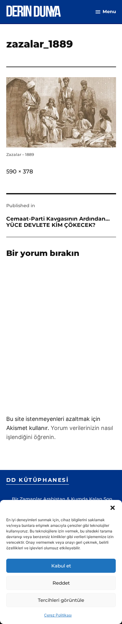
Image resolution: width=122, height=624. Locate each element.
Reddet (61, 583)
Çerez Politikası (58, 615)
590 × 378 (19, 171)
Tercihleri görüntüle (61, 600)
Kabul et (61, 566)
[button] (112, 508)
